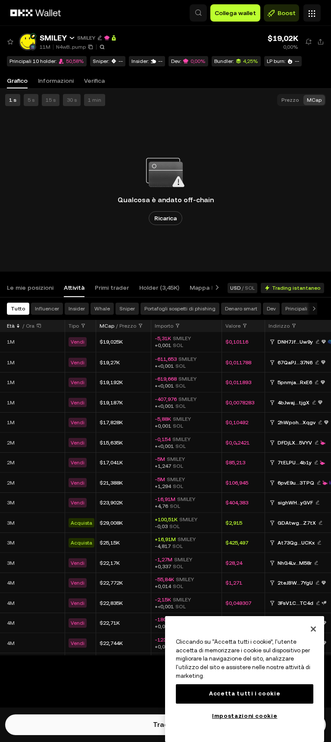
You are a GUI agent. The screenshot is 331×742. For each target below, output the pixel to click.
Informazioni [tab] (56, 80)
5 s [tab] (31, 100)
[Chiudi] (313, 629)
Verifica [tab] (94, 80)
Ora (30, 326)
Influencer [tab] (47, 309)
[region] (244, 679)
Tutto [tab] (18, 309)
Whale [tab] (102, 309)
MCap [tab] (314, 100)
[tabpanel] (165, 478)
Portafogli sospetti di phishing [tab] (179, 309)
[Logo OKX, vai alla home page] (35, 12)
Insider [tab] (77, 309)
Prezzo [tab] (290, 100)
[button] (198, 13)
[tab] (30, 288)
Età (11, 326)
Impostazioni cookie (244, 716)
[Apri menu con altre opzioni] (312, 11)
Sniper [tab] (127, 309)
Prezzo (127, 326)
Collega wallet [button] (235, 12)
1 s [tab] (12, 100)
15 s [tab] (51, 100)
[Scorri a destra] (215, 288)
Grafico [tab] (17, 80)
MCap (107, 326)
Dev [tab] (271, 309)
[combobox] (77, 325)
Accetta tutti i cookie (244, 693)
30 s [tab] (72, 100)
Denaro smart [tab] (241, 309)
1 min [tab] (94, 100)
